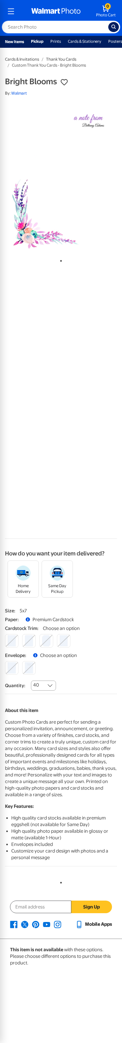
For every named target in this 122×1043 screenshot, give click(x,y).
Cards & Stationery (84, 41)
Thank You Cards (61, 59)
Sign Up (91, 907)
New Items (14, 41)
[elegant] (46, 641)
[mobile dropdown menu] (11, 11)
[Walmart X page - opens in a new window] (24, 924)
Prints (55, 41)
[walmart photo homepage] (56, 11)
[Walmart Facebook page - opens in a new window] (14, 924)
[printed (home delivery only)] (29, 668)
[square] (11, 641)
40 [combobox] (36, 685)
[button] (64, 82)
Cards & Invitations (22, 59)
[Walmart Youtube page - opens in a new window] (46, 924)
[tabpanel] (61, 178)
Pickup (37, 41)
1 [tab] (60, 260)
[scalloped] (63, 641)
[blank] (11, 668)
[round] (29, 641)
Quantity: (15, 685)
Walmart (19, 93)
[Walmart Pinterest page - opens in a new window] (35, 924)
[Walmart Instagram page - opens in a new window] (57, 924)
